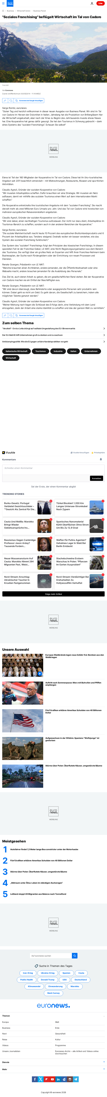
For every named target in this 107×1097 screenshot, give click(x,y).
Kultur (57, 1039)
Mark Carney (53, 993)
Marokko (75, 986)
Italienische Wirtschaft (16, 351)
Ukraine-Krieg (47, 973)
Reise (4, 1039)
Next (4, 1033)
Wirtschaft (11, 358)
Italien (73, 351)
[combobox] (53, 955)
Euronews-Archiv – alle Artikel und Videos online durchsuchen (77, 1052)
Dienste (5, 1062)
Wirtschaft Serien (23, 11)
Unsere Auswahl (15, 650)
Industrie (58, 351)
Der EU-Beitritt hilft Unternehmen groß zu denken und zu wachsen (32, 335)
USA (65, 979)
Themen (6, 1016)
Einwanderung (55, 986)
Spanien (66, 973)
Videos (5, 1045)
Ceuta (81, 973)
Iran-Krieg (28, 973)
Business (10, 11)
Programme (60, 1045)
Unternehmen (91, 351)
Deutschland (81, 979)
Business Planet (39, 11)
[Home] (3, 11)
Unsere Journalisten (11, 1051)
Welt (57, 1022)
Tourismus (40, 351)
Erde (57, 1028)
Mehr (4, 1069)
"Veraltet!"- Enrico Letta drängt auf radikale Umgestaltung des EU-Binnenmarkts (38, 328)
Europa (5, 1022)
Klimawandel (34, 986)
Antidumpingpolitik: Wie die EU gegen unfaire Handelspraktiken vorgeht (35, 341)
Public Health (26, 979)
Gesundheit (60, 1033)
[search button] (74, 955)
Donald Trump (47, 979)
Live (101, 3)
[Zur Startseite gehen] (10, 3)
